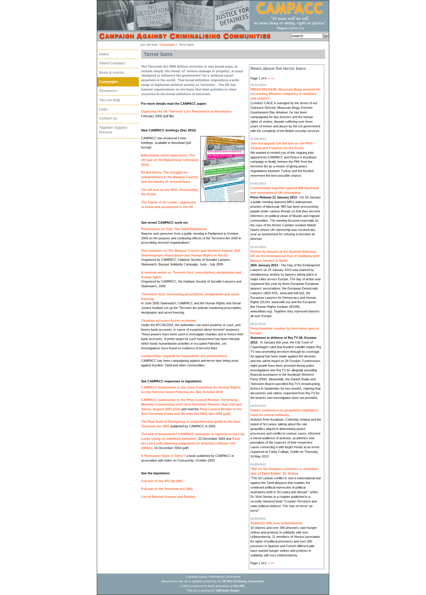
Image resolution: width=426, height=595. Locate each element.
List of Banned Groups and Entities (168, 496)
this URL (239, 586)
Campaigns (167, 44)
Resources (107, 89)
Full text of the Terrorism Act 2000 (167, 489)
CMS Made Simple (227, 590)
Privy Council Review (216, 409)
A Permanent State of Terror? (163, 455)
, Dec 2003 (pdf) (219, 413)
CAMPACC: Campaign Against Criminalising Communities (213, 20)
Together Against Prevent (112, 128)
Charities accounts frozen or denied (168, 320)
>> (272, 78)
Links (102, 108)
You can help (108, 98)
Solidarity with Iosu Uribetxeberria (276, 523)
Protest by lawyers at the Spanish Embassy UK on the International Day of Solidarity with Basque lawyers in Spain (285, 256)
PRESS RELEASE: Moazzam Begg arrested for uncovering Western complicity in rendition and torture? (285, 94)
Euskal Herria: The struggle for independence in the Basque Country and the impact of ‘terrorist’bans (169, 177)
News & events (110, 71)
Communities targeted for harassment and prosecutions (184, 356)
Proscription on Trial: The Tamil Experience (174, 229)
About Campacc (111, 62)
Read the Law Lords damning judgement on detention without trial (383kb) (190, 443)
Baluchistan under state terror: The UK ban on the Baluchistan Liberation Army (170, 159)
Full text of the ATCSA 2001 (162, 481)
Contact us (107, 117)
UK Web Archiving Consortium (242, 581)
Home (103, 53)
